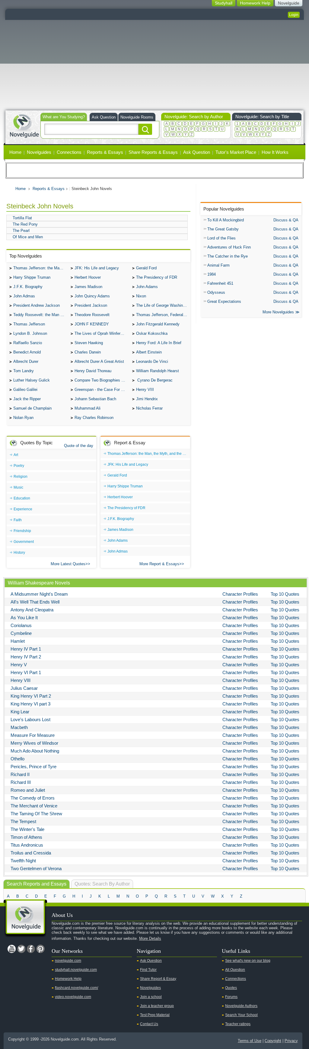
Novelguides (39, 152)
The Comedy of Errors (33, 797)
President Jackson (91, 305)
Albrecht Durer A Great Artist (99, 361)
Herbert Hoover (88, 277)
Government (24, 542)
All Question (235, 970)
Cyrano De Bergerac (154, 380)
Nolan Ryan (23, 417)
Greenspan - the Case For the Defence (102, 389)
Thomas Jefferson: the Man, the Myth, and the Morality (40, 268)
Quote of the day (78, 445)
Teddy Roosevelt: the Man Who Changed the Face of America (40, 314)
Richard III (21, 782)
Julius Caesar (24, 688)
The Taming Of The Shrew (36, 813)
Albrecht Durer (25, 361)
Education (22, 498)
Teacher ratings (237, 1024)
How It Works (275, 152)
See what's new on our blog (247, 961)
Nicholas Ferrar (149, 408)
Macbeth (19, 727)
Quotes (231, 988)
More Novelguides (278, 312)
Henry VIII (145, 389)
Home (15, 152)
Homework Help (68, 979)
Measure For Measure (33, 735)
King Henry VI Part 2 (31, 696)
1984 (211, 274)
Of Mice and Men (28, 237)
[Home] (24, 125)
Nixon (141, 296)
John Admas (24, 296)
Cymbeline (21, 633)
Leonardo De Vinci (152, 361)
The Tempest (23, 821)
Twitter (21, 949)
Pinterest (40, 949)
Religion (20, 476)
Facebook (31, 949)
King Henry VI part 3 (30, 703)
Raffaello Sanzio (27, 343)
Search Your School (241, 1015)
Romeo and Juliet (28, 790)
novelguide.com (68, 961)
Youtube (11, 949)
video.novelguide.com (73, 997)
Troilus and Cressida (31, 852)
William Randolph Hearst (157, 371)
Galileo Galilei (25, 389)
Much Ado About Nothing (35, 750)
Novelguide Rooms (136, 117)
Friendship (22, 531)
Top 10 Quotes (285, 594)
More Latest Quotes (68, 564)
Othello (17, 758)
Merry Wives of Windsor (34, 743)
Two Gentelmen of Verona (36, 868)
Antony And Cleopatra (32, 609)
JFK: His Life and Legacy (97, 268)
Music (18, 487)
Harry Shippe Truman (31, 277)
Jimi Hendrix (147, 399)
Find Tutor (148, 970)
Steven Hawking (89, 343)
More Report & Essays (159, 564)
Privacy (291, 1040)
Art (16, 455)
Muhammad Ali (87, 408)
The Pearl (21, 230)
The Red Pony (25, 224)
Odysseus (216, 292)
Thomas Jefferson (29, 324)
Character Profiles (240, 594)
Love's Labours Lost (30, 719)
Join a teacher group (157, 1006)
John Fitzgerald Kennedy (158, 324)
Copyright (273, 1040)
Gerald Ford (146, 268)
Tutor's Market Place (235, 152)
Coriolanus (21, 625)
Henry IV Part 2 (26, 656)
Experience (23, 509)
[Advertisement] (154, 65)
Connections (69, 152)
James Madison (88, 286)
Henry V (19, 664)
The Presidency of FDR (156, 277)
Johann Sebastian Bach (95, 399)
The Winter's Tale (27, 829)
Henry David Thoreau (93, 371)
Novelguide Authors (241, 1006)
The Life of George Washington (163, 305)
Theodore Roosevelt (92, 314)
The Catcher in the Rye (227, 256)
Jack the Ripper (27, 399)
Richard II (20, 774)
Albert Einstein (149, 352)
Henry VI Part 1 (26, 672)
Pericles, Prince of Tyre (33, 766)
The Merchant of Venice (34, 805)
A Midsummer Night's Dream (39, 594)
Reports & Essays (105, 152)
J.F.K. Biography (28, 286)
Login (293, 15)
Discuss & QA (285, 220)
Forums (231, 997)
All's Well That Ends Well (35, 601)
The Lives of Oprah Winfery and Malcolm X (102, 333)
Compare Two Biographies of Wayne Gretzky (102, 380)
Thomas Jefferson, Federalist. (162, 314)
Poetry (19, 466)
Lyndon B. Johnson (30, 333)
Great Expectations (224, 301)
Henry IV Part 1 (26, 648)
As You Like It (24, 617)
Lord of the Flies (221, 238)
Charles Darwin (88, 352)
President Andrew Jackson (36, 305)
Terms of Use (249, 1040)
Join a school (151, 997)
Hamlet (18, 641)
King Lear (20, 711)
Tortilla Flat (22, 218)
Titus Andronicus (27, 845)
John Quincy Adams (92, 296)
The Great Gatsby (223, 229)
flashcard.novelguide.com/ (76, 988)
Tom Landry (23, 371)
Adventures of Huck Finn (229, 247)
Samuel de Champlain (32, 408)
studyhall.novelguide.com (76, 970)
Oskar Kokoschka (151, 333)
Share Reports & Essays (153, 152)
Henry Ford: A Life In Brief (158, 343)
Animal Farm (218, 265)
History (19, 552)
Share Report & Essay (158, 979)
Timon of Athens (26, 837)
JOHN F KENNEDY (92, 324)
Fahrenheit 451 (220, 283)
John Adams (147, 286)
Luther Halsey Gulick (31, 380)
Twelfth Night (23, 860)
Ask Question (104, 117)
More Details (150, 938)
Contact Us (149, 1024)
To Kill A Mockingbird (225, 220)
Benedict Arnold (27, 352)
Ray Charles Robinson (94, 417)
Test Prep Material (155, 1015)
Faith (18, 520)
